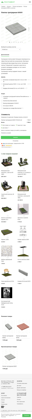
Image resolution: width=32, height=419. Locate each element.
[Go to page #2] (11, 42)
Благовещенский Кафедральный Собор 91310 (7, 303)
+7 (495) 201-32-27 (6, 386)
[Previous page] (3, 29)
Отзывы (18, 399)
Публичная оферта (5, 412)
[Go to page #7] (20, 42)
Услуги (19, 381)
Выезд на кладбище (21, 389)
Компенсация (4, 404)
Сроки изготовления (5, 397)
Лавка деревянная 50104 (7, 281)
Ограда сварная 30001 (23, 239)
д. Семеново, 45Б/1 (5, 383)
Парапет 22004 (5, 239)
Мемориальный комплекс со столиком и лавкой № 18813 (24, 172)
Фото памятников (21, 401)
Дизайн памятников (21, 387)
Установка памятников (22, 383)
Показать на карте (6, 133)
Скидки (2, 402)
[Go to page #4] (15, 42)
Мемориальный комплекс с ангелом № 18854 (24, 196)
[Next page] (29, 29)
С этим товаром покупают (9, 154)
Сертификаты (20, 403)
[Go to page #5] (17, 42)
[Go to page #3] (13, 42)
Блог (3, 393)
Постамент (9, 2)
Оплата (3, 399)
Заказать (15, 137)
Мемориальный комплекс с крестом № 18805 (7, 172)
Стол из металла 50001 (23, 259)
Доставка (19, 385)
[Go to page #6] (18, 42)
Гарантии (19, 397)
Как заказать (4, 395)
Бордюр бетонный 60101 (24, 281)
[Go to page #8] (22, 42)
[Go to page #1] (9, 42)
